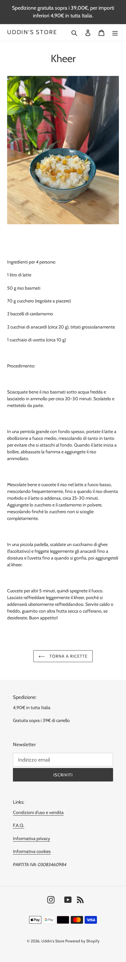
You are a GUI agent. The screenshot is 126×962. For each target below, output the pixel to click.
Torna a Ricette (68, 656)
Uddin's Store (32, 32)
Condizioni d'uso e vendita (38, 812)
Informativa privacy (31, 838)
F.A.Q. (18, 825)
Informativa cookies (32, 851)
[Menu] (115, 33)
